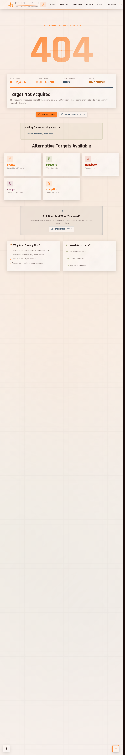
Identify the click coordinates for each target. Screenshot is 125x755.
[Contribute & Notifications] (122, 4)
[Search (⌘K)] (43, 4)
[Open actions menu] (115, 748)
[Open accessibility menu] (6, 748)
